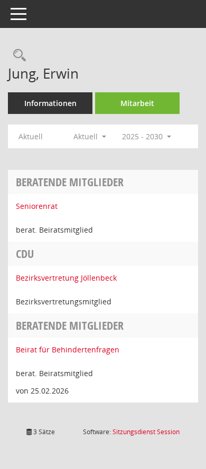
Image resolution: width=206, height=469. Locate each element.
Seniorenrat (37, 206)
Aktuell (30, 136)
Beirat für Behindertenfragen (67, 349)
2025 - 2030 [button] (143, 136)
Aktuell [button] (86, 136)
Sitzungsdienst (146, 431)
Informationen (50, 103)
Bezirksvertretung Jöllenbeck (66, 278)
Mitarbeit (137, 103)
